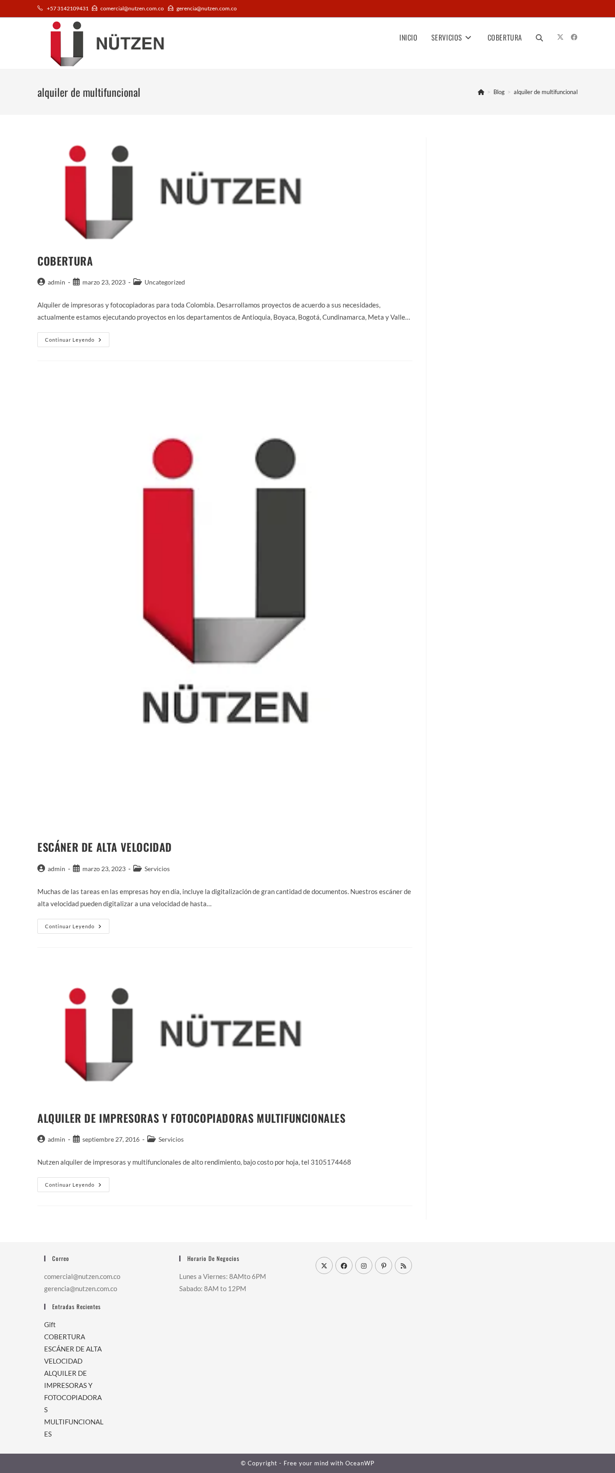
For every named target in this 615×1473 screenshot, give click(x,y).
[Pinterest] (383, 1265)
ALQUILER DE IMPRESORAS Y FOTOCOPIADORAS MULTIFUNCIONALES (191, 1118)
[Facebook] (344, 1265)
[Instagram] (363, 1265)
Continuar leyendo (77, 339)
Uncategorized (165, 282)
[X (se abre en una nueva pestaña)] (560, 37)
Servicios (157, 868)
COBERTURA (65, 261)
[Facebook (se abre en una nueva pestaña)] (574, 37)
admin (56, 282)
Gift (50, 1324)
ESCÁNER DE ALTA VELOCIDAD (104, 847)
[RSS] (403, 1265)
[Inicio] (481, 91)
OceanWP (360, 1463)
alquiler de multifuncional (546, 91)
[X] (324, 1265)
